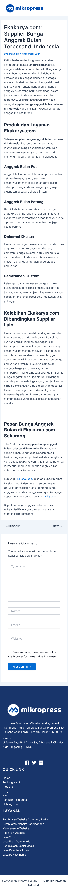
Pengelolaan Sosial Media (18, 846)
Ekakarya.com (24, 479)
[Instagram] (41, 762)
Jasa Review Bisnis (14, 854)
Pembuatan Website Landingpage (23, 824)
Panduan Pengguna (15, 799)
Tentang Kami (11, 782)
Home (6, 778)
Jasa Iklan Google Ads (16, 841)
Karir (5, 795)
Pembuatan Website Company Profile (25, 819)
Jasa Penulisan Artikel (16, 850)
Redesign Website (14, 832)
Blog (5, 791)
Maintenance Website (16, 828)
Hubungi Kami (11, 804)
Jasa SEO (9, 837)
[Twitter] (34, 762)
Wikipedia (50, 496)
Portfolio (8, 786)
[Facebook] (27, 762)
